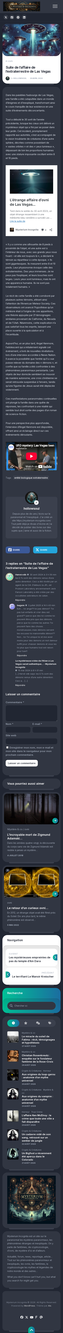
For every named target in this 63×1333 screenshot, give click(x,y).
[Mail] (41, 1317)
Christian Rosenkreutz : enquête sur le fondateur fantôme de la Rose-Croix (37, 1058)
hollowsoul (18, 78)
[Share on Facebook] (12, 17)
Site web (11, 735)
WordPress (29, 1305)
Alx (49, 1305)
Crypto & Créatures (32, 1070)
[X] (26, 1317)
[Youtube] (31, 1317)
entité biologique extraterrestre (31, 477)
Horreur (47, 1070)
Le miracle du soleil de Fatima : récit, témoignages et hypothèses (38, 1039)
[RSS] (36, 1317)
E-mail (37, 723)
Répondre (20, 600)
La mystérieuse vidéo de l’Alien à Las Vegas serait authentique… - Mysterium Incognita (35, 663)
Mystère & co (14, 829)
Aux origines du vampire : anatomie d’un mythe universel (37, 1099)
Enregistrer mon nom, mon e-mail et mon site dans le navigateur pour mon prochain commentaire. (29, 751)
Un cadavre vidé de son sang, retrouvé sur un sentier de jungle (36, 1137)
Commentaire (15, 702)
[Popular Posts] (25, 1023)
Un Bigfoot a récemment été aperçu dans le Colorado (36, 1156)
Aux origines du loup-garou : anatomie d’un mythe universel (38, 1077)
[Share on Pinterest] (18, 17)
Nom (9, 723)
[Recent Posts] (13, 1023)
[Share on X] (5, 17)
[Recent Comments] (38, 1023)
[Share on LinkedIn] (24, 17)
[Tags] (50, 1023)
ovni (10, 61)
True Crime (36, 1112)
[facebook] (21, 1317)
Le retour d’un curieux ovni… (27, 908)
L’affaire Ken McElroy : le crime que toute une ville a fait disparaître (38, 1118)
